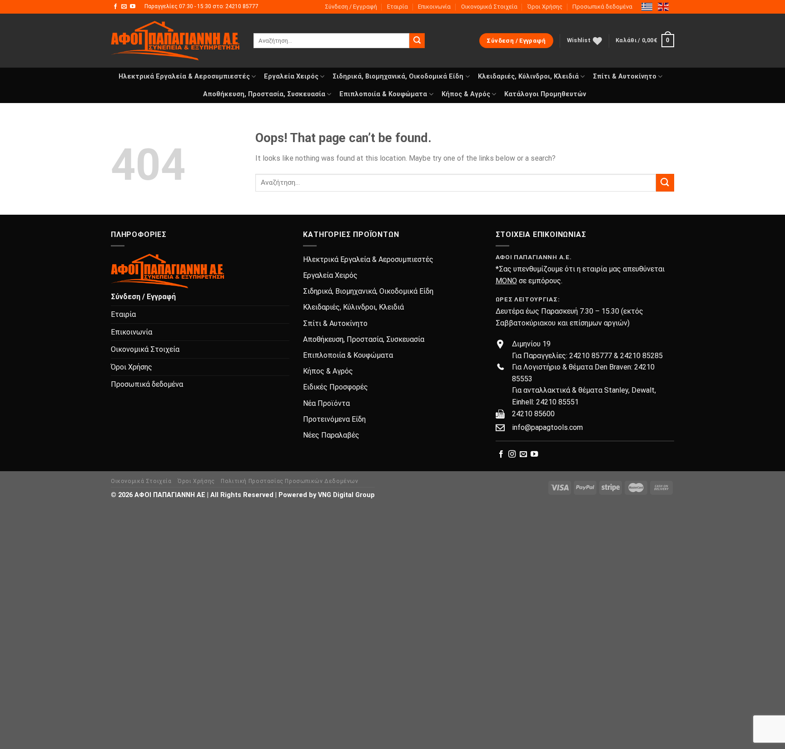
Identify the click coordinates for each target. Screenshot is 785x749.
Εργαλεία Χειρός (291, 76)
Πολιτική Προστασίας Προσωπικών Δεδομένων (289, 481)
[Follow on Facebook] (115, 7)
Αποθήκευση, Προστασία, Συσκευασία (264, 94)
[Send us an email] (124, 7)
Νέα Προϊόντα (326, 403)
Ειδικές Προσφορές (335, 387)
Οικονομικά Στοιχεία (489, 6)
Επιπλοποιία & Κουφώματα (383, 94)
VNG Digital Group (346, 495)
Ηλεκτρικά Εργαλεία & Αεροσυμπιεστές (184, 76)
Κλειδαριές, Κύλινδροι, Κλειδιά (528, 76)
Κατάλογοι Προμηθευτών (545, 94)
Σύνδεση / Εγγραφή (351, 6)
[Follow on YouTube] (132, 7)
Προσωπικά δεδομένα (602, 6)
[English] (664, 6)
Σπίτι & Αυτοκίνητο (624, 76)
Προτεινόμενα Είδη (334, 419)
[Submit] (417, 41)
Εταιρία (397, 6)
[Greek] (647, 6)
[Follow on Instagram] (512, 454)
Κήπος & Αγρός (466, 94)
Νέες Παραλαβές (331, 435)
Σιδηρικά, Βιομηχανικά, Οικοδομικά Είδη (398, 76)
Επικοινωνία (434, 6)
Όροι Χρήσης (544, 6)
